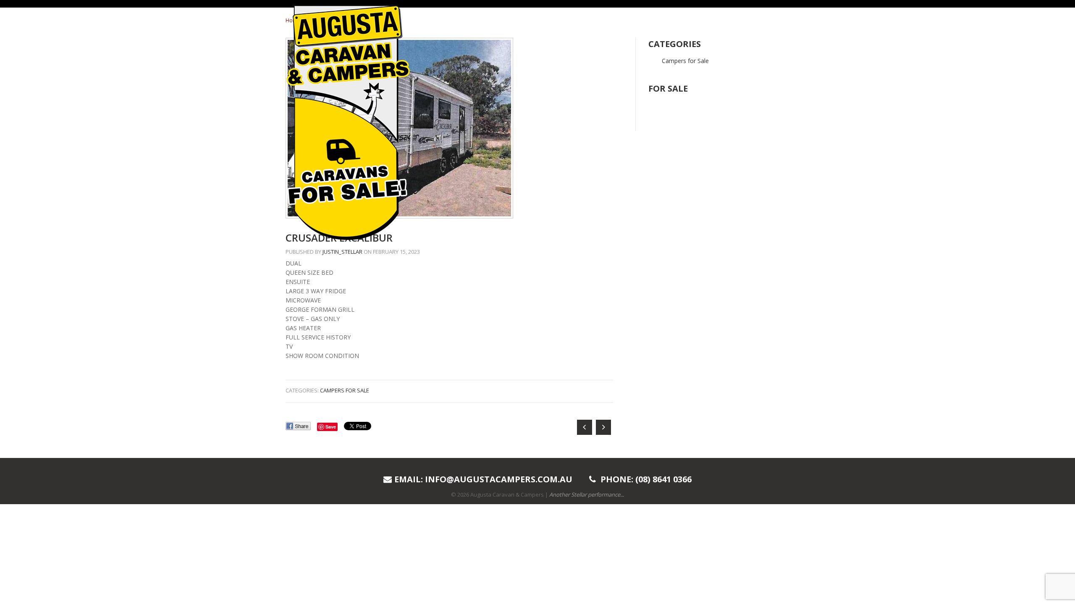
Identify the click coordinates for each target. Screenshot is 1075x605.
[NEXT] (604, 427)
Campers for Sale (344, 390)
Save (330, 427)
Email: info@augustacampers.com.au (483, 479)
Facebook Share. (298, 426)
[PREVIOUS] (585, 427)
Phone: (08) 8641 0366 (645, 479)
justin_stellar (342, 251)
